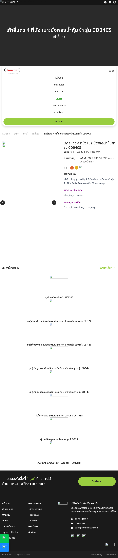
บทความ (59, 91)
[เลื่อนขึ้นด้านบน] (110, 547)
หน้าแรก (59, 78)
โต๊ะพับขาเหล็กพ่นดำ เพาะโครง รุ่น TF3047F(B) (59, 463)
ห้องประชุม (34, 515)
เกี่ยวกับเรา (59, 84)
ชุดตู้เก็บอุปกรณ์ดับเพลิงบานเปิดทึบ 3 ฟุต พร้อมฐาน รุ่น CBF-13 (59, 392)
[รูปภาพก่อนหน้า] (2, 202)
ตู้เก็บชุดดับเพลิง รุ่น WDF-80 (59, 297)
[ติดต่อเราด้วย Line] (4, 538)
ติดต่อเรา (59, 121)
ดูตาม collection (11, 532)
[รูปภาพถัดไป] (54, 202)
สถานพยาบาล (35, 509)
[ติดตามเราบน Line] (110, 2)
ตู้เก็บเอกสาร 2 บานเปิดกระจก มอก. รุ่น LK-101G (59, 415)
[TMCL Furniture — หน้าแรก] (12, 70)
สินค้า (59, 98)
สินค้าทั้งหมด (9, 526)
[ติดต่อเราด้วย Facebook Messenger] (4, 547)
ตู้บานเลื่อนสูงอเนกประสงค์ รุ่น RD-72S (59, 439)
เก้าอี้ (25, 133)
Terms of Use (110, 554)
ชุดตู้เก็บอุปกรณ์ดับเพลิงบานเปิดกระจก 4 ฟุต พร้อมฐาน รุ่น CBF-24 (59, 321)
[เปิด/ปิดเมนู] (112, 71)
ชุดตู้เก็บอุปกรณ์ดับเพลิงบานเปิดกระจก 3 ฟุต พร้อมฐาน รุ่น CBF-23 (59, 345)
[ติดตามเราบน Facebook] (105, 2)
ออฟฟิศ (33, 520)
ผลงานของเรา (59, 105)
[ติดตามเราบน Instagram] (114, 2)
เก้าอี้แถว (35, 133)
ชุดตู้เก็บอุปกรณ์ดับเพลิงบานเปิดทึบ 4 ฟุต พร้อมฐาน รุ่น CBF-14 (59, 368)
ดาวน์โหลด (59, 112)
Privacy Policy (96, 554)
